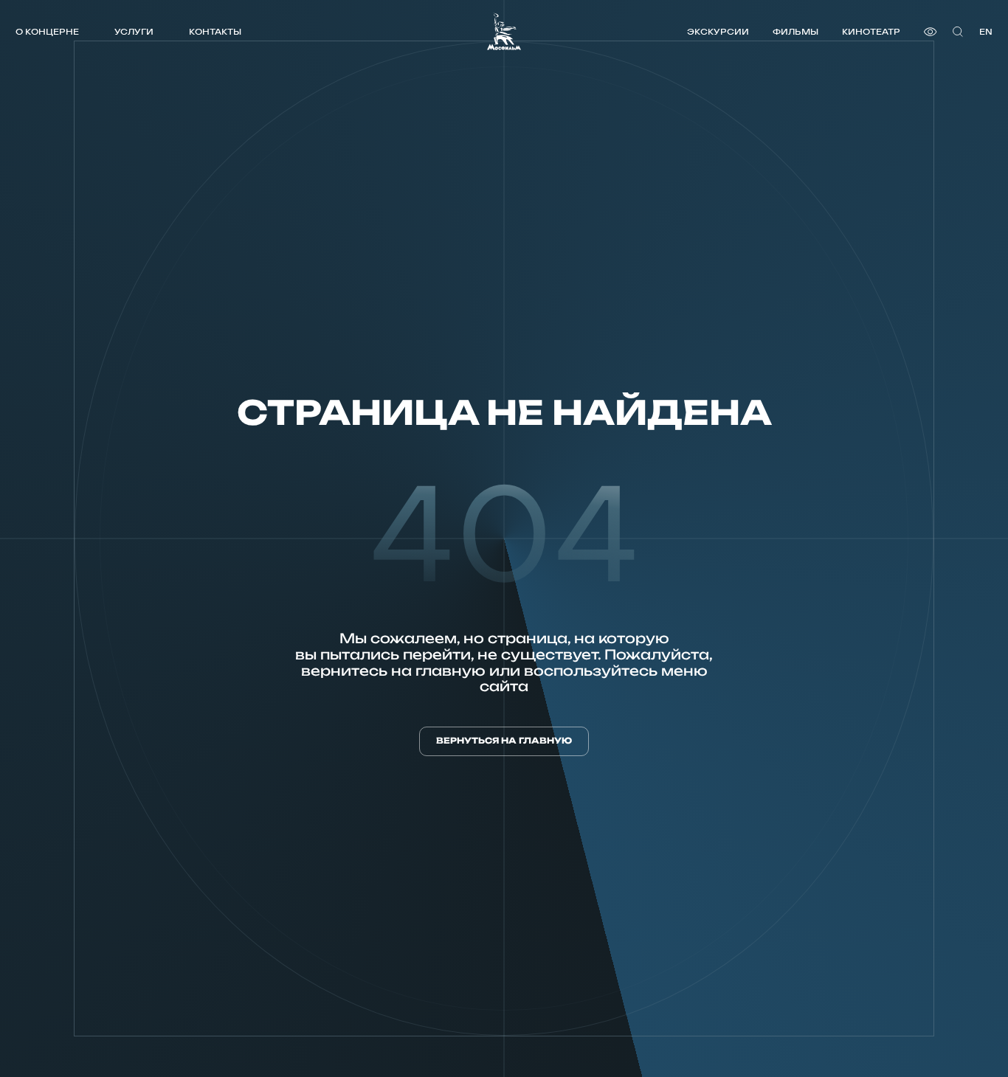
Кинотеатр (871, 31)
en (986, 31)
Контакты (215, 31)
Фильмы (795, 31)
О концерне (47, 31)
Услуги (133, 31)
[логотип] (504, 31)
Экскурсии (718, 31)
